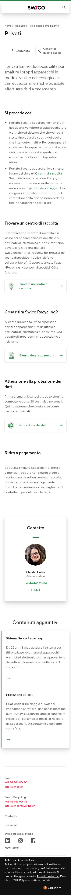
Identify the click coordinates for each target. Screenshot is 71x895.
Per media (11, 825)
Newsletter (12, 847)
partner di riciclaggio (44, 188)
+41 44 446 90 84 (35, 583)
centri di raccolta (50, 173)
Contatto (11, 816)
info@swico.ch (14, 786)
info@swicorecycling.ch (20, 805)
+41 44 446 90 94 (16, 801)
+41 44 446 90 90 (16, 782)
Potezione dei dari (48, 876)
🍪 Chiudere (52, 888)
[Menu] (6, 7)
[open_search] (65, 7)
